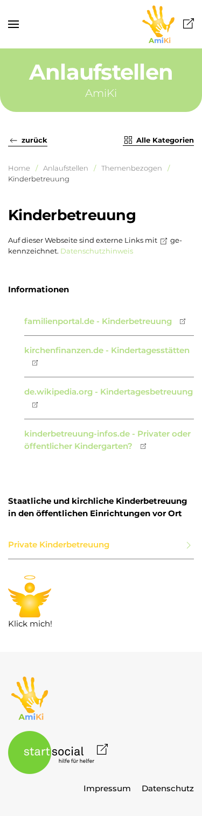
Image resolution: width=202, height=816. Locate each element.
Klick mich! (30, 602)
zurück (34, 140)
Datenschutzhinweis (96, 251)
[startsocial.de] (58, 752)
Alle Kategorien (165, 140)
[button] (13, 24)
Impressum (107, 788)
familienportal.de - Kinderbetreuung (98, 321)
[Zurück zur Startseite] (167, 24)
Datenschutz (168, 788)
